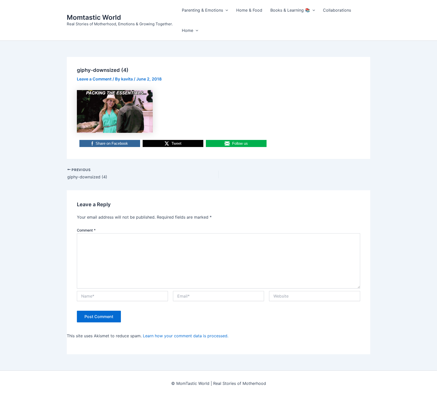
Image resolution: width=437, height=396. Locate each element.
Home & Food (249, 10)
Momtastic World (94, 17)
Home (187, 30)
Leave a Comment (94, 78)
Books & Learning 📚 (290, 10)
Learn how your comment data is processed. (185, 335)
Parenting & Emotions (202, 10)
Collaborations (337, 10)
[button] (225, 10)
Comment (86, 230)
